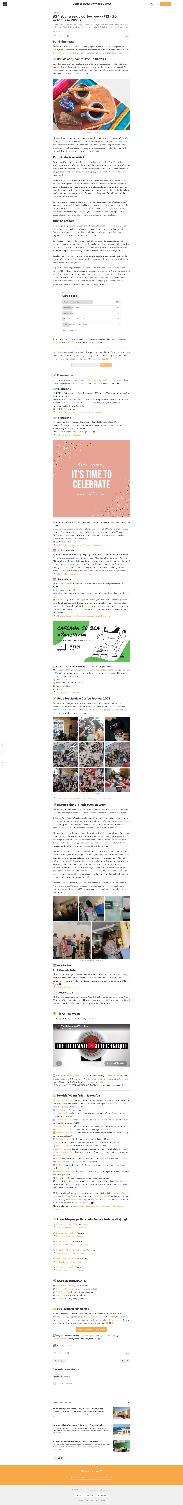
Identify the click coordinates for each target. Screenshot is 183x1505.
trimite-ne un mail (113, 1320)
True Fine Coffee (63, 1285)
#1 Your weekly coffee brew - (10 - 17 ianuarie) (75, 1441)
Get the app (102, 1495)
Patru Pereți (115, 1193)
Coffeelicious (58, 352)
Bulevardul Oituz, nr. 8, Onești (70, 1270)
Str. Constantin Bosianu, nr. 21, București (91, 616)
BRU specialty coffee (65, 1267)
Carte (58, 1178)
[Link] (50, 41)
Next (123, 1361)
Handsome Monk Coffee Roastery (71, 1250)
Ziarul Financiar (63, 1119)
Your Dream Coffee (64, 1129)
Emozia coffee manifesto (67, 1258)
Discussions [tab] (69, 1403)
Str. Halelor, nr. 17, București (68, 1262)
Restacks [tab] (67, 1376)
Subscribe (165, 4)
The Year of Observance (112, 1206)
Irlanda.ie (57, 1209)
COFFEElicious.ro (113, 1075)
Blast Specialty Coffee (66, 1233)
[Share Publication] (157, 4)
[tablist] (62, 1376)
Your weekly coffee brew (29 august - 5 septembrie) (78, 1425)
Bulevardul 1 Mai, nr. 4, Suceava (69, 1236)
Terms (96, 1490)
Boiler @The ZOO (64, 1241)
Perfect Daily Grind (65, 1132)
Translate (57, 12)
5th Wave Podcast (64, 1145)
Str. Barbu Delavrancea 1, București (71, 1227)
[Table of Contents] (2, 752)
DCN (58, 1142)
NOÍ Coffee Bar (63, 1292)
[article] (91, 1414)
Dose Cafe (61, 1295)
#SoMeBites (85, 1202)
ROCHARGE (111, 1103)
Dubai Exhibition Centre (67, 987)
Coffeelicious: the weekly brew (99, 380)
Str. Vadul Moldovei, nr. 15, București (72, 1244)
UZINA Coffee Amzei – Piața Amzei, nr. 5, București (78, 412)
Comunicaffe (61, 1113)
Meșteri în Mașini (64, 1100)
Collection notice (105, 1490)
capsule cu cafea (86, 1335)
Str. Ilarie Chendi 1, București (68, 435)
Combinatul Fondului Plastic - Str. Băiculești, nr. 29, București (84, 798)
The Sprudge (61, 1110)
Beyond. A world (93, 1206)
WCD (58, 1158)
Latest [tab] (61, 1403)
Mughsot (59, 1298)
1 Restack (68, 1346)
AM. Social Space (63, 616)
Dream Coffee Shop (64, 1288)
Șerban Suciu (79, 1206)
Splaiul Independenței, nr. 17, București (74, 574)
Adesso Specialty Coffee (66, 1224)
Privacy (90, 1490)
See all (57, 1458)
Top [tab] (55, 1403)
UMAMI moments (75, 1199)
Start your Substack (86, 1495)
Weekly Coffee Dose (62, 1149)
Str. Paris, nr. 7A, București (68, 692)
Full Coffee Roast (64, 1126)
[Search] (152, 4)
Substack (81, 1500)
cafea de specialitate (63, 52)
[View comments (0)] (62, 36)
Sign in (176, 4)
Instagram (57, 342)
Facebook (69, 342)
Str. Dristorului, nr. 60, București (70, 1253)
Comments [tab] (58, 1376)
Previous (61, 1361)
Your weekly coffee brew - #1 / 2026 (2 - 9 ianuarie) (78, 1409)
